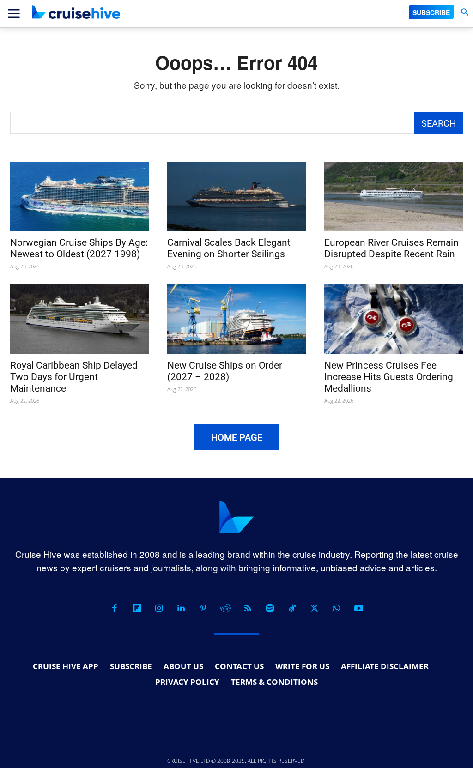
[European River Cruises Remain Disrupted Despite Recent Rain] (393, 196)
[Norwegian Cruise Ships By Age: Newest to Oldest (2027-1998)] (79, 196)
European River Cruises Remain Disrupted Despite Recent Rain (391, 248)
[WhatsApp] (336, 608)
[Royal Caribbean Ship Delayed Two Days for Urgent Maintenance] (79, 319)
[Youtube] (358, 608)
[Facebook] (114, 608)
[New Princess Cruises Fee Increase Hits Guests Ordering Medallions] (393, 319)
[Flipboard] (137, 608)
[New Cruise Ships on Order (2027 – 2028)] (236, 319)
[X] (314, 608)
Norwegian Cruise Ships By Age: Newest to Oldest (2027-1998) (79, 248)
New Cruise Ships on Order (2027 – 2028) (224, 371)
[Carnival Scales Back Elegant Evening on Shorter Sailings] (236, 196)
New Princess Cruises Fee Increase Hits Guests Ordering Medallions (388, 377)
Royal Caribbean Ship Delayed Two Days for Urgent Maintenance (74, 377)
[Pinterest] (203, 608)
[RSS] (247, 608)
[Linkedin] (181, 608)
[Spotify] (270, 608)
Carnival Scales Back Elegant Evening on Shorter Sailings (229, 248)
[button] (464, 12)
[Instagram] (159, 608)
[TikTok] (292, 608)
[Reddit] (225, 608)
